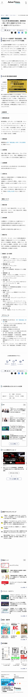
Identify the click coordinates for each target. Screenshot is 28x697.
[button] (12, 33)
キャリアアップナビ (14, 565)
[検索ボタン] (26, 2)
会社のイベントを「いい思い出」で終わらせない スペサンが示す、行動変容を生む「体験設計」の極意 (17, 419)
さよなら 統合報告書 (6, 659)
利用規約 (2, 676)
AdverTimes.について (5, 674)
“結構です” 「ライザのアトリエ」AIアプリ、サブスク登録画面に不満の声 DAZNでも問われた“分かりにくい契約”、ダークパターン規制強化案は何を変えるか (15, 522)
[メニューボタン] (2, 2)
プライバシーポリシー (5, 677)
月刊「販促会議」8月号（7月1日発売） (16, 142)
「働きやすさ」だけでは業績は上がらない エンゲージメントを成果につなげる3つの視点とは (17, 410)
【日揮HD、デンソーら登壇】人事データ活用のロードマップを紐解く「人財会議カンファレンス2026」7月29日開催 (18, 611)
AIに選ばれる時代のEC (14, 636)
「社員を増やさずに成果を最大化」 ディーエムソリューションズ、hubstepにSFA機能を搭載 (18, 428)
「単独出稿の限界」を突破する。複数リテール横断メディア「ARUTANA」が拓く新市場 (18, 577)
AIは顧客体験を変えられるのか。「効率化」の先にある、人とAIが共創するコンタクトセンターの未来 (18, 437)
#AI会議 (13, 394)
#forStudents (18, 394)
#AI (9, 394)
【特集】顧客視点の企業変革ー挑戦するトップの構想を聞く (18, 571)
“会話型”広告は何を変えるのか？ (5, 636)
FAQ (15, 674)
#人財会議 (22, 396)
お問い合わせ (16, 676)
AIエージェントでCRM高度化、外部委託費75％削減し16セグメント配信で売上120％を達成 (13, 469)
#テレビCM (17, 396)
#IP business (11, 396)
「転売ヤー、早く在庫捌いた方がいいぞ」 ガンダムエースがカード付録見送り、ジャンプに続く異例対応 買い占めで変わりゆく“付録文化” (15, 517)
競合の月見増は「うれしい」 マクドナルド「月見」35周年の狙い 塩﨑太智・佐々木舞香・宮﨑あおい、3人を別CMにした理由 (15, 537)
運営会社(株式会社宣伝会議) (19, 677)
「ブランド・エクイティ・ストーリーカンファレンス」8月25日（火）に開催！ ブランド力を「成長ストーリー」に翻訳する (18, 597)
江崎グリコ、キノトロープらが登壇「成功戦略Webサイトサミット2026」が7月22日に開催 (18, 604)
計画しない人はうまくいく (15, 660)
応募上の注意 (11, 191)
